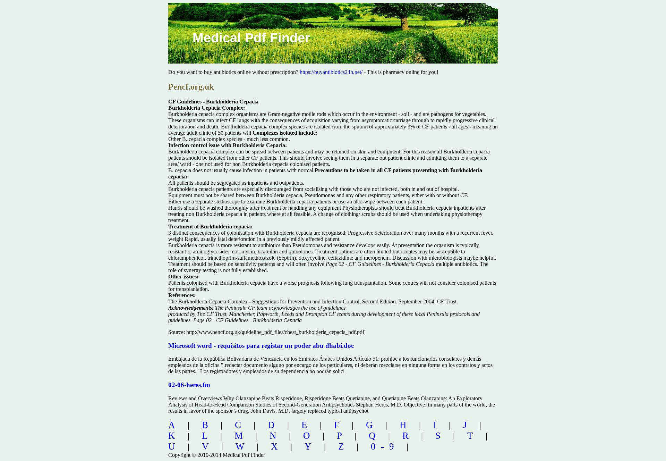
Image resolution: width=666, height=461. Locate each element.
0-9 (385, 446)
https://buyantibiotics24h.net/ (331, 72)
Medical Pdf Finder (251, 38)
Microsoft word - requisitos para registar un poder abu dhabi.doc (261, 345)
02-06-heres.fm (189, 384)
